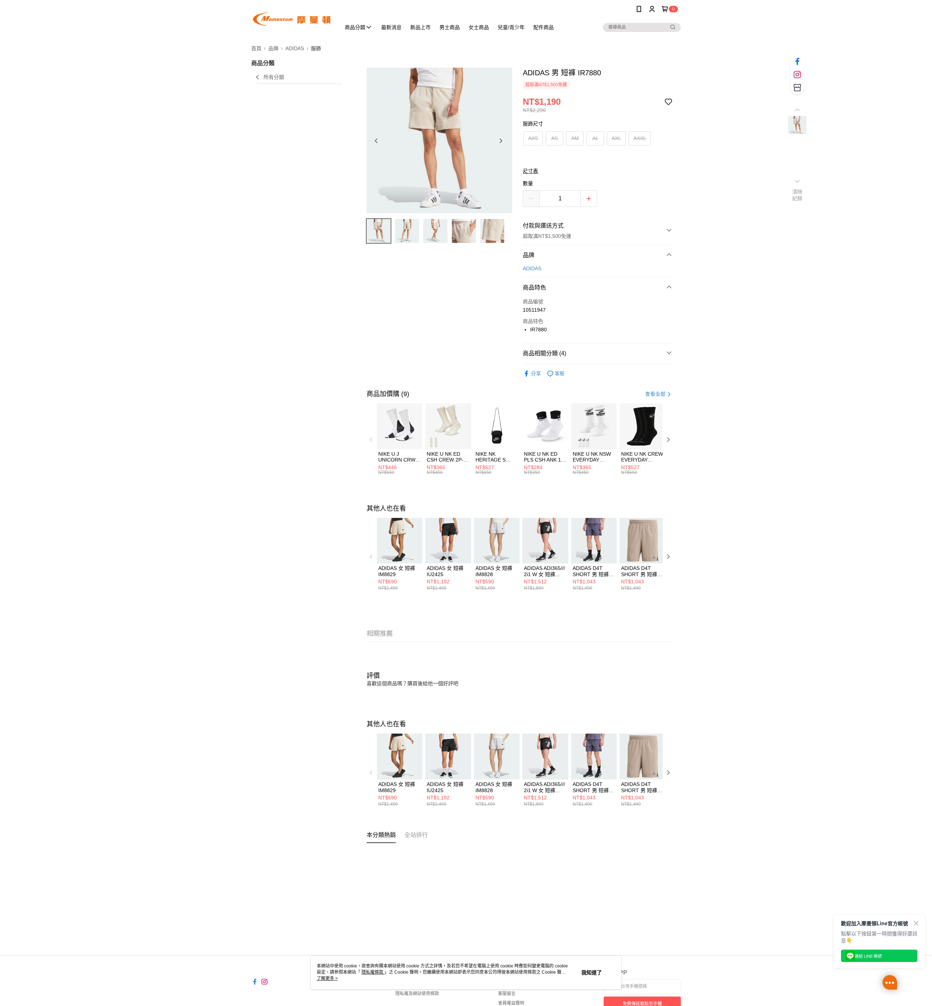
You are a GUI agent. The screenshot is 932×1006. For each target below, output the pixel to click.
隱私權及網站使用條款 (417, 993)
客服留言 (507, 993)
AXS (533, 138)
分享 (536, 373)
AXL (616, 138)
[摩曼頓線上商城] (291, 19)
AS (554, 138)
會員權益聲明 (511, 1003)
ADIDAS (532, 268)
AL (595, 138)
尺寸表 (530, 171)
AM (575, 138)
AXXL (639, 138)
